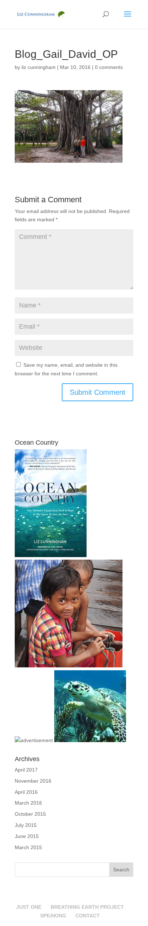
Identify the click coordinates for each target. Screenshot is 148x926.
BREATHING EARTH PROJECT (87, 907)
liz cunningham (39, 67)
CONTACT (87, 915)
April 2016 (26, 792)
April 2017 (26, 770)
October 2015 (30, 814)
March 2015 (28, 847)
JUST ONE (28, 907)
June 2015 (27, 836)
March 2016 (28, 803)
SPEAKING (53, 915)
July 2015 (26, 825)
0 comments (109, 67)
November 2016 (33, 781)
